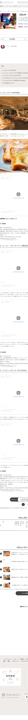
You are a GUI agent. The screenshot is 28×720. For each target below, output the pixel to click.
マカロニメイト (15, 661)
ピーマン (20, 6)
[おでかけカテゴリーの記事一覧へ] (20, 27)
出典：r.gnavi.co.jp (3, 130)
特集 (4, 661)
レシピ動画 (21, 659)
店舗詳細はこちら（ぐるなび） (7, 218)
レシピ (14, 659)
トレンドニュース (7, 659)
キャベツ (10, 6)
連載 (9, 661)
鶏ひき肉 (15, 6)
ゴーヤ (24, 6)
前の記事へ (13, 39)
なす (7, 6)
